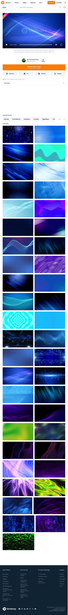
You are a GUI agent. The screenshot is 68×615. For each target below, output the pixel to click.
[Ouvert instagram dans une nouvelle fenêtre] (22, 608)
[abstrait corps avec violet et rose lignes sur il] (50, 449)
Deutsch (60, 580)
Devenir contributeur (40, 581)
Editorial (32, 2)
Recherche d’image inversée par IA (7, 589)
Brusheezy (5, 573)
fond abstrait (16, 118)
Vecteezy (5, 576)
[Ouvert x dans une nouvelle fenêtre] (32, 608)
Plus (40, 2)
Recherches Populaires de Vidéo (24, 595)
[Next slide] (61, 118)
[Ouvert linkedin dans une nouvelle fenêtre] (24, 608)
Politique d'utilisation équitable (55, 610)
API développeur (7, 585)
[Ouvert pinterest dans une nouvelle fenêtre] (27, 608)
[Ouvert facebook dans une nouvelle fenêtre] (19, 608)
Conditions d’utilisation (58, 608)
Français (60, 583)
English (60, 573)
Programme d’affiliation (23, 580)
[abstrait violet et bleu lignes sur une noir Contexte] (18, 449)
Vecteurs (8, 2)
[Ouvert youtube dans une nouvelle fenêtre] (35, 608)
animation (27, 118)
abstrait (6, 118)
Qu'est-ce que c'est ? (20, 79)
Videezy (5, 578)
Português (61, 578)
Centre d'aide (41, 573)
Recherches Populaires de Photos (24, 590)
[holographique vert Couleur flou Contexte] (18, 431)
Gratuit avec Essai (34, 67)
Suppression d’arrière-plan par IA (6, 594)
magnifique (45, 118)
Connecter (59, 2)
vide (54, 118)
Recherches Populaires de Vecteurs (24, 585)
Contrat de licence (23, 574)
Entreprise (5, 580)
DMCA (21, 577)
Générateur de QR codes (7, 598)
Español (60, 576)
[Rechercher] (60, 7)
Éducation (5, 583)
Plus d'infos (7, 82)
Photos (17, 2)
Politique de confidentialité (57, 609)
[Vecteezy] (2, 2)
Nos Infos (40, 578)
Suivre (43, 61)
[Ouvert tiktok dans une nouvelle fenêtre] (30, 608)
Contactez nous (41, 576)
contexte (36, 118)
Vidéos (24, 2)
